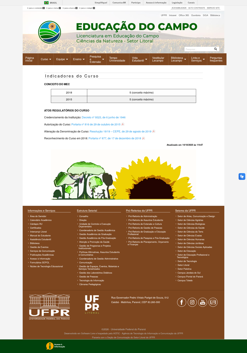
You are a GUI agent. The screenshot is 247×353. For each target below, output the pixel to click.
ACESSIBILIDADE (179, 8)
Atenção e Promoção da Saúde (94, 241)
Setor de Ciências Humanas (191, 239)
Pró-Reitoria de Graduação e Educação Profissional (147, 233)
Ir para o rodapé (86, 8)
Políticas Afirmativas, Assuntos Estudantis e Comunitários (99, 253)
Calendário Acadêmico (41, 220)
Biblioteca (215, 15)
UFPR (164, 15)
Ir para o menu (53, 8)
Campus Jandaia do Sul (189, 272)
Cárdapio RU (36, 223)
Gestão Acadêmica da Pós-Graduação (97, 238)
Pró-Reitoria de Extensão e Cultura (145, 223)
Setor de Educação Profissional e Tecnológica (193, 256)
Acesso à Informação (40, 258)
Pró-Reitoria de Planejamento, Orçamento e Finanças (148, 243)
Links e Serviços (196, 59)
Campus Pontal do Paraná (190, 276)
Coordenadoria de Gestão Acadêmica (97, 230)
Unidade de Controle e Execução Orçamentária (95, 225)
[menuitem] (30, 59)
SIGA (205, 15)
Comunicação (85, 262)
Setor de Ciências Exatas (190, 235)
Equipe (60, 59)
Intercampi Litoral (38, 231)
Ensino (77, 59)
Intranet (172, 15)
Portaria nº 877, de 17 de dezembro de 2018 (115, 138)
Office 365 (184, 15)
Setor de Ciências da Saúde (191, 227)
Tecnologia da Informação (91, 280)
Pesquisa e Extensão (95, 59)
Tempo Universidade (117, 59)
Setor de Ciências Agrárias (190, 220)
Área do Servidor (38, 216)
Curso (44, 59)
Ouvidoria (195, 15)
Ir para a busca (70, 8)
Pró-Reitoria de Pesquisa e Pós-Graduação (149, 238)
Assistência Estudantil (40, 239)
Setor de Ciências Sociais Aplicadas (195, 247)
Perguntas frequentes (216, 59)
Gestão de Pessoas (88, 276)
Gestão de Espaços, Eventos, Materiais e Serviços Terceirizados (99, 267)
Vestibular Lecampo (158, 59)
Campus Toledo (185, 280)
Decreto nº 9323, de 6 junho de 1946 (104, 117)
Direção (83, 220)
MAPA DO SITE (213, 8)
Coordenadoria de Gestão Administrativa (98, 258)
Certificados (35, 227)
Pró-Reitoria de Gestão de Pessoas (145, 227)
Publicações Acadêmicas (42, 254)
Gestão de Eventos (39, 247)
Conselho (83, 216)
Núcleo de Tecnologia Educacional (46, 266)
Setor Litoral (183, 265)
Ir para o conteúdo (35, 8)
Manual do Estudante (40, 235)
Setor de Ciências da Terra (190, 231)
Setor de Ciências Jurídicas (191, 243)
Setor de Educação (187, 250)
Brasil (53, 2)
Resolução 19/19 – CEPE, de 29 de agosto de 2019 (120, 131)
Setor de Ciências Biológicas (191, 223)
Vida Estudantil (138, 59)
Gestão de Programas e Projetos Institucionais (95, 247)
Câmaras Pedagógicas (90, 284)
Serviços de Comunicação (42, 250)
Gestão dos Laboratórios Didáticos (95, 272)
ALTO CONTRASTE (196, 8)
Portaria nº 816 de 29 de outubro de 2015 (95, 124)
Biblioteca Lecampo (177, 59)
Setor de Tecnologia (187, 261)
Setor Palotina (184, 268)
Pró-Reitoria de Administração (142, 216)
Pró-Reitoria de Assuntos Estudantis (145, 220)
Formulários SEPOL (39, 262)
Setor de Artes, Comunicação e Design (196, 216)
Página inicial (29, 59)
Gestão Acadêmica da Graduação (95, 234)
